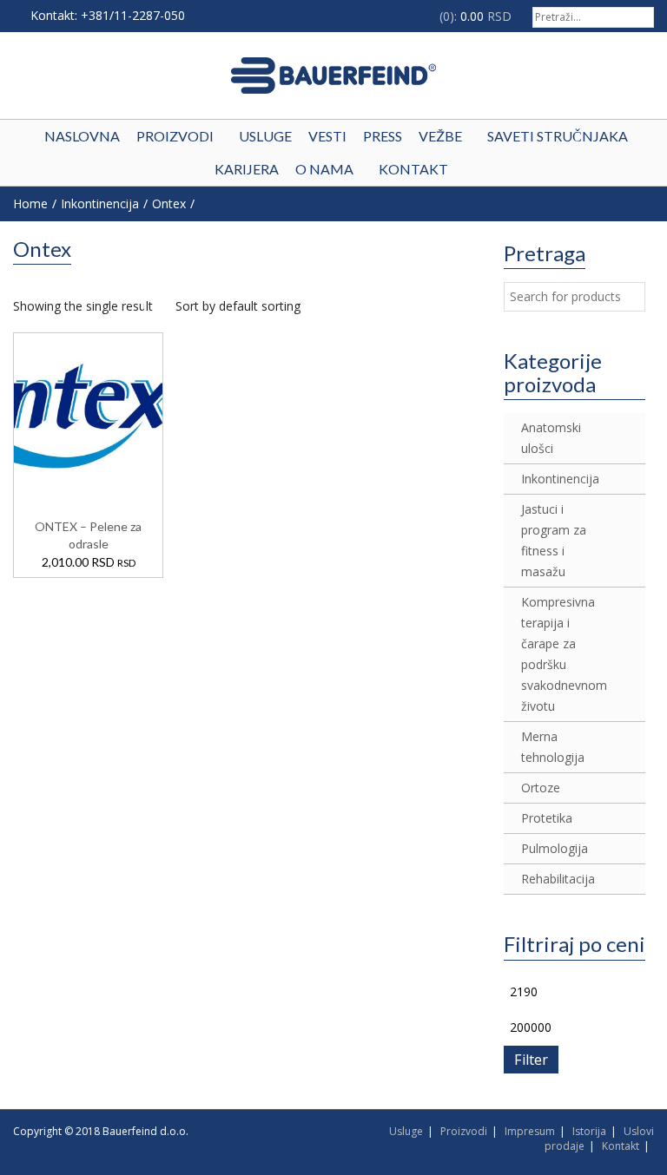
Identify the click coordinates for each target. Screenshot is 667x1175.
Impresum (530, 1131)
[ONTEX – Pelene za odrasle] (89, 412)
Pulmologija (554, 848)
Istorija (589, 1131)
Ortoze (540, 787)
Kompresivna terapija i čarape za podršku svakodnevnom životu (555, 654)
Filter (531, 1059)
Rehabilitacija (555, 878)
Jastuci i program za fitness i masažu (553, 540)
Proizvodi (463, 1131)
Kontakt (620, 1146)
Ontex (169, 203)
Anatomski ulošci (551, 437)
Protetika (546, 818)
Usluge (406, 1131)
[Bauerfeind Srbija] (333, 75)
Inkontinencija (100, 203)
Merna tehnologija (552, 746)
